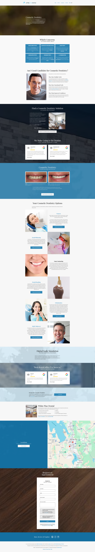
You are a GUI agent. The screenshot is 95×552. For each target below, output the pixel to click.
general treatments (42, 121)
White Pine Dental (36, 187)
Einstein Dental (59, 547)
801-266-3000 (38, 128)
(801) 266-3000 (50, 416)
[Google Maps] (52, 537)
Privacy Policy (48, 549)
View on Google (29, 157)
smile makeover (58, 59)
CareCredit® (32, 396)
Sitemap (44, 549)
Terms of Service (48, 525)
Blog (55, 2)
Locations (62, 2)
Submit (47, 521)
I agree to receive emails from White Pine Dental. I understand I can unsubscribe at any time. (47, 517)
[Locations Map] (71, 444)
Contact (66, 2)
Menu (70, 2)
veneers (37, 58)
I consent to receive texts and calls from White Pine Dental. (48, 511)
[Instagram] (58, 537)
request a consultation (41, 416)
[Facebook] (55, 537)
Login (51, 549)
